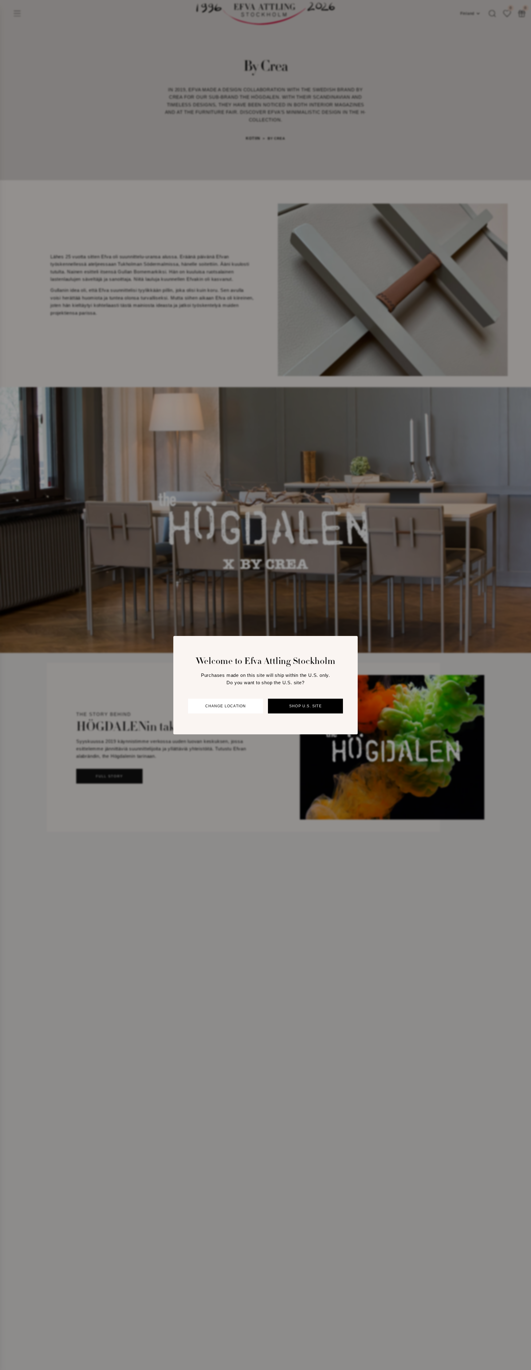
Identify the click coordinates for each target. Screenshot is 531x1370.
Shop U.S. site (305, 706)
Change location (225, 706)
